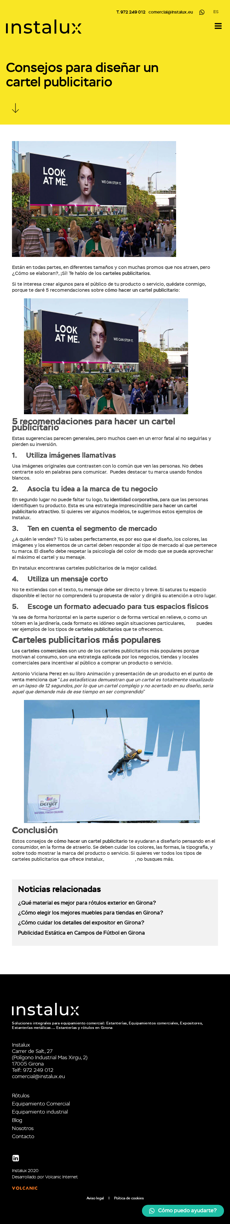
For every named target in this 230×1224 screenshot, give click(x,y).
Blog (17, 1120)
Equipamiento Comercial (41, 1104)
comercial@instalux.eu (171, 12)
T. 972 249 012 (131, 12)
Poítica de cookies (129, 1198)
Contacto (23, 1136)
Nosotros (23, 1128)
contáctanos (120, 859)
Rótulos (20, 1096)
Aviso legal (95, 1198)
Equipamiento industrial (40, 1112)
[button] (183, 1211)
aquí (190, 623)
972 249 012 (38, 1070)
